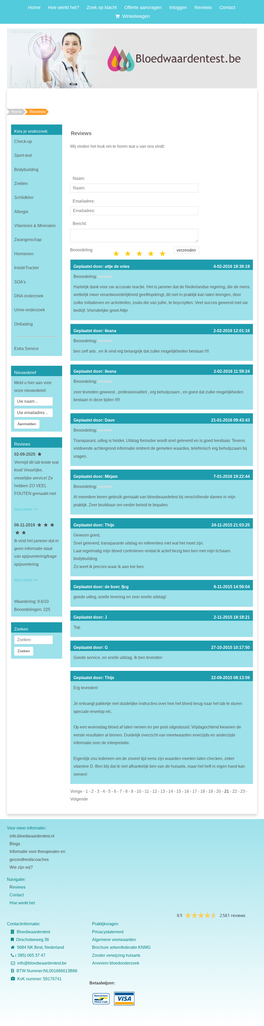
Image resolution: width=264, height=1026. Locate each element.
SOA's (20, 282)
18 (202, 791)
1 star (116, 253)
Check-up (23, 141)
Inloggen (178, 7)
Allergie (21, 211)
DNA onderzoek (28, 296)
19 (210, 791)
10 (139, 791)
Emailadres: (84, 201)
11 (147, 791)
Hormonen (24, 254)
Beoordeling (81, 250)
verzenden (186, 250)
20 (218, 791)
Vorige (76, 791)
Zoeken (24, 651)
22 (234, 791)
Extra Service (26, 348)
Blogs (15, 844)
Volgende (79, 799)
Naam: (79, 178)
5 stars (163, 253)
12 (154, 791)
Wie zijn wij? (21, 867)
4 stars (151, 253)
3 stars (140, 253)
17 (194, 791)
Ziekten (21, 183)
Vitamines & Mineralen (35, 225)
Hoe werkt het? (63, 7)
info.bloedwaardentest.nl (32, 836)
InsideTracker (26, 268)
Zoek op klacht (102, 7)
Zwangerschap (28, 239)
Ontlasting (23, 324)
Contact (227, 7)
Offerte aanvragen (143, 7)
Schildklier (24, 197)
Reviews (203, 7)
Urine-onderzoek (29, 310)
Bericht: (80, 223)
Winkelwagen (135, 16)
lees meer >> (26, 509)
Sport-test (23, 155)
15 (178, 791)
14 (170, 791)
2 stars (128, 253)
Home (34, 7)
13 (162, 791)
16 (186, 791)
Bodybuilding (26, 169)
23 (242, 791)
